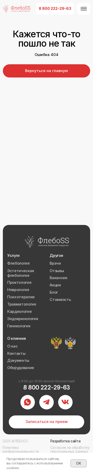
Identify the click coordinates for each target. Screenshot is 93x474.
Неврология (18, 289)
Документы (18, 360)
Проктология (19, 282)
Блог (54, 292)
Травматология (21, 304)
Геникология (18, 326)
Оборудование (20, 367)
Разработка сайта (65, 441)
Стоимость (60, 299)
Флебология (18, 263)
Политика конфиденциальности (21, 449)
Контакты (16, 353)
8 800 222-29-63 (46, 387)
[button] (46, 422)
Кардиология (19, 311)
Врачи (55, 263)
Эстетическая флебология (20, 273)
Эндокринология (22, 318)
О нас (12, 346)
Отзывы (57, 270)
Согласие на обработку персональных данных (70, 449)
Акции (55, 285)
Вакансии (58, 277)
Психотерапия (21, 297)
